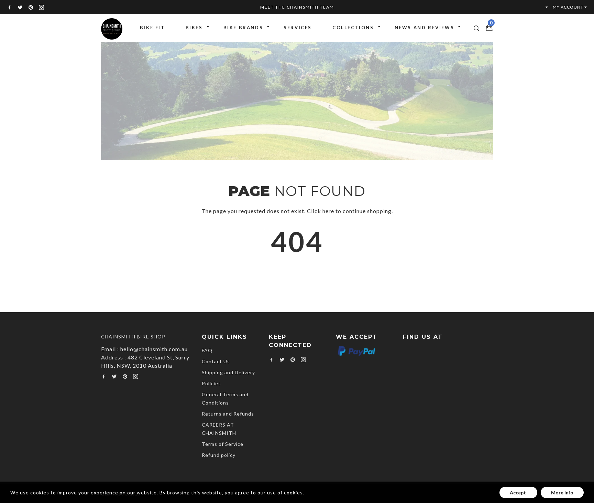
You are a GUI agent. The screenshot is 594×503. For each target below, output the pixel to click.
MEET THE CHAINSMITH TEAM (297, 7)
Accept (518, 492)
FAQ (207, 350)
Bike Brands (243, 27)
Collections (353, 27)
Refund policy (218, 455)
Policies (211, 383)
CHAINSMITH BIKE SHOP (133, 336)
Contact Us (216, 361)
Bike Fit (152, 27)
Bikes (194, 27)
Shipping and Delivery (228, 372)
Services (298, 27)
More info (562, 492)
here (328, 211)
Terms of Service (222, 444)
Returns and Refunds (228, 414)
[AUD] (543, 7)
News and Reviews (424, 27)
